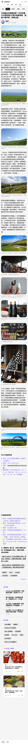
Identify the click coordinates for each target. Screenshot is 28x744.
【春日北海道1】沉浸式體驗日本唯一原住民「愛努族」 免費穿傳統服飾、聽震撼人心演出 (13, 558)
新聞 (20, 4)
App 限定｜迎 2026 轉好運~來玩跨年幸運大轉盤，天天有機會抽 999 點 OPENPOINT (15, 611)
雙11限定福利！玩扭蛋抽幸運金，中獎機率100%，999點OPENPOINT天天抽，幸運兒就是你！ (15, 598)
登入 (26, 2)
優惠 (12, 4)
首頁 (8, 4)
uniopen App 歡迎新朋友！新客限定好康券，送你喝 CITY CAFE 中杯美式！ (15, 591)
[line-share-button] (19, 653)
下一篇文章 (22, 579)
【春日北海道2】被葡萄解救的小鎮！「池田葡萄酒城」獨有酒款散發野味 (13, 566)
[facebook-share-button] (17, 653)
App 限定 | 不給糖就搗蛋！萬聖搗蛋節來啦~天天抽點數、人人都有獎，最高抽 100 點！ (15, 604)
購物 (16, 4)
